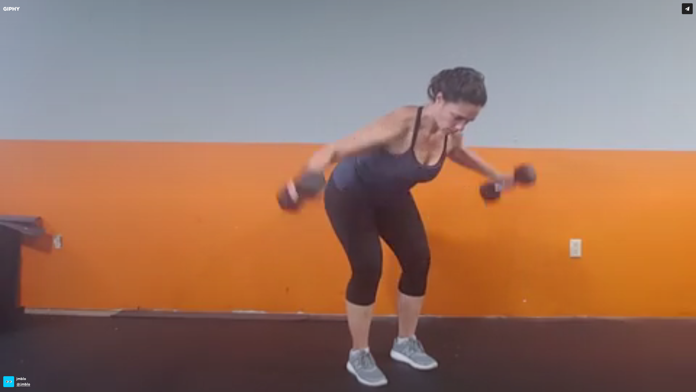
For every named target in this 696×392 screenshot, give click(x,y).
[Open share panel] (687, 8)
